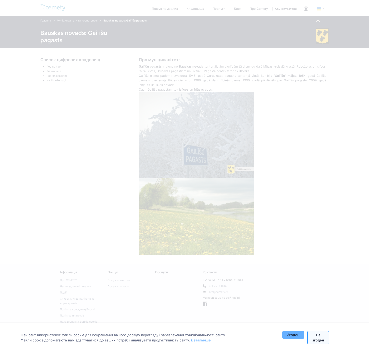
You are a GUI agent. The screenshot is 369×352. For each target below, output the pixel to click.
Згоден (293, 335)
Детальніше (201, 340)
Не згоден (318, 337)
